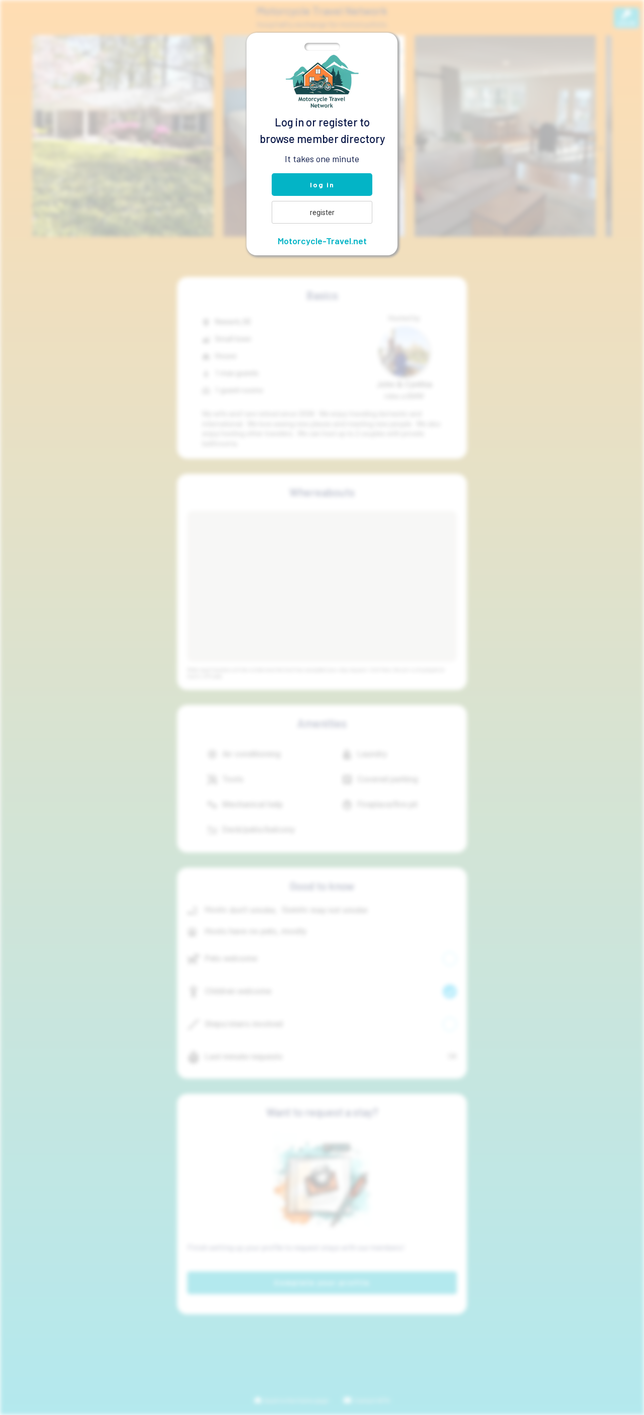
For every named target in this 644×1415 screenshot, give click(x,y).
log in (322, 184)
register (322, 212)
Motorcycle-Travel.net (322, 240)
